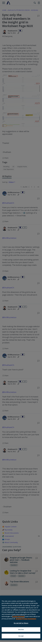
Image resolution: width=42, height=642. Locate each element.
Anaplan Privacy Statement (26, 619)
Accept (21, 636)
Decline (21, 629)
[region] (21, 618)
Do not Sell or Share (21, 623)
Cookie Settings (18, 616)
